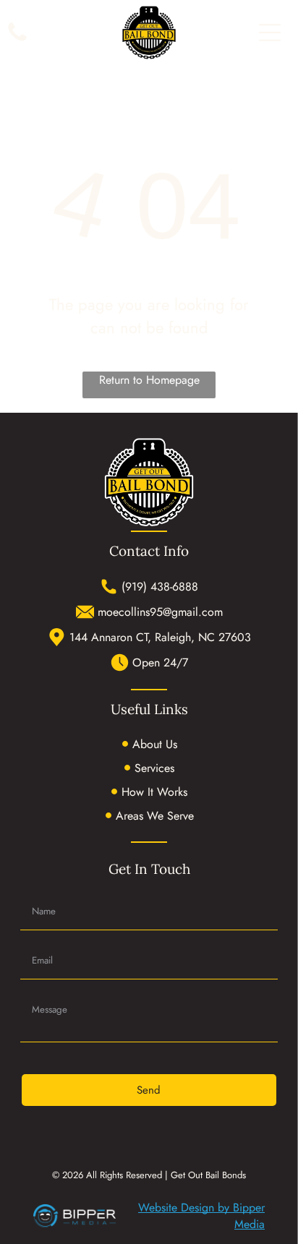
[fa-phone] (17, 40)
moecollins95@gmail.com (160, 612)
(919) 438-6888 (160, 586)
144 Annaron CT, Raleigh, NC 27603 (160, 637)
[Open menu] (270, 32)
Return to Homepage (149, 380)
